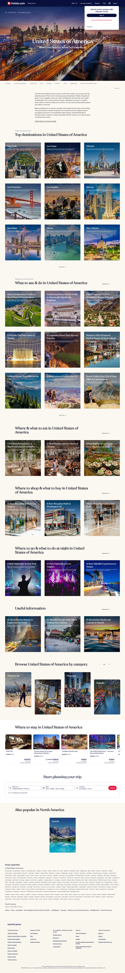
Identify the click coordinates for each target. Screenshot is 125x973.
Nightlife (57, 83)
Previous (100, 664)
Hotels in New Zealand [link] (14, 939)
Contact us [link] (33, 939)
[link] (102, 27)
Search (112, 788)
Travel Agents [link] (56, 946)
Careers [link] (100, 936)
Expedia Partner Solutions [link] (60, 940)
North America (12, 12)
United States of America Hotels (88, 83)
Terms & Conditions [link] (81, 933)
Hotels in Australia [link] (12, 933)
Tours (65, 83)
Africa (7, 910)
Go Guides (7, 83)
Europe (63, 910)
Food (41, 83)
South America (106, 910)
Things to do (33, 83)
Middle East (95, 910)
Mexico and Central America (78, 910)
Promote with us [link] (57, 943)
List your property (86, 3)
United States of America (20, 83)
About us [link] (100, 933)
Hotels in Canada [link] (12, 945)
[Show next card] (119, 749)
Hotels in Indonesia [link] (13, 953)
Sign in (115, 3)
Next (108, 664)
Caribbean (55, 910)
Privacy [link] (77, 936)
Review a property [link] (35, 942)
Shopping (48, 83)
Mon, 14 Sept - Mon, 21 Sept (55, 789)
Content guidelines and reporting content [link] (85, 942)
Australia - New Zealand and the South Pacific (33, 910)
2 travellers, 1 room (85, 789)
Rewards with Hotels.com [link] (105, 942)
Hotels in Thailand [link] (12, 951)
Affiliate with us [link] (57, 935)
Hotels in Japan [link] (12, 956)
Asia (12, 910)
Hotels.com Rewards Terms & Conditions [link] (83, 947)
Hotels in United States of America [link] (17, 936)
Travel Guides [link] (102, 939)
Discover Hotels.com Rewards (102, 20)
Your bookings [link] (34, 933)
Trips (104, 3)
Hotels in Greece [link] (12, 959)
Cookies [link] (78, 939)
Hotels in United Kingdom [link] (14, 942)
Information (73, 83)
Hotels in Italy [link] (11, 948)
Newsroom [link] (56, 938)
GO (6, 12)
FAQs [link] (31, 936)
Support (97, 3)
